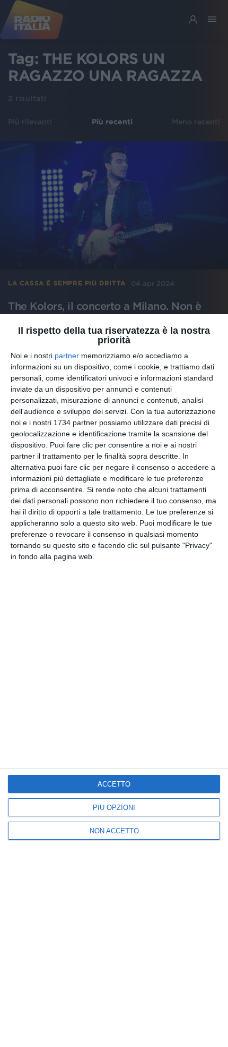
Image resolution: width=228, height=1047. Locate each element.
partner (67, 355)
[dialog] (114, 680)
